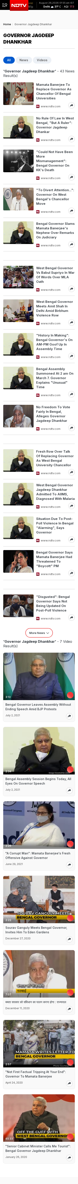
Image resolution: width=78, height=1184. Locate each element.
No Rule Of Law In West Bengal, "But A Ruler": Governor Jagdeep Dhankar (55, 125)
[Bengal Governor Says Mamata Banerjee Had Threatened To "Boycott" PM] (18, 563)
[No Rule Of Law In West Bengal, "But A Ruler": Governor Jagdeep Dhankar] (18, 129)
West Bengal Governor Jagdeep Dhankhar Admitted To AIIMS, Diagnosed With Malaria (55, 492)
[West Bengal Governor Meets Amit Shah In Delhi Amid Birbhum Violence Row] (18, 312)
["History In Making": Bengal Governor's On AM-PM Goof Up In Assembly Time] (18, 346)
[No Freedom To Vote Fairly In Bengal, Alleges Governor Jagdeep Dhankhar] (18, 418)
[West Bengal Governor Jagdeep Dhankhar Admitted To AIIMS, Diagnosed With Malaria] (18, 496)
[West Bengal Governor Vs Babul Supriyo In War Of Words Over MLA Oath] (18, 279)
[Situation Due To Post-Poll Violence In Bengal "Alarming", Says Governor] (18, 529)
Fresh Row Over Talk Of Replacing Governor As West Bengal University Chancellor (55, 458)
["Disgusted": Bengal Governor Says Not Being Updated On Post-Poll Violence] (18, 607)
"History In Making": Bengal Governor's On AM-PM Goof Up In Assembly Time (54, 342)
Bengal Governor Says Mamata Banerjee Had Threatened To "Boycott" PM (54, 559)
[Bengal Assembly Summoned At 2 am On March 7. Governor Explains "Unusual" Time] (18, 382)
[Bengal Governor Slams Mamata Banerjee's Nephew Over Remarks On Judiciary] (18, 234)
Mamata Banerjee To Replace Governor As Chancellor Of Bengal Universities (54, 91)
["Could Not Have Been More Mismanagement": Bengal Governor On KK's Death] (18, 165)
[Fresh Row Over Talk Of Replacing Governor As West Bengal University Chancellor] (18, 462)
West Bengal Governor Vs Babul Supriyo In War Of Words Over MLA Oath (55, 275)
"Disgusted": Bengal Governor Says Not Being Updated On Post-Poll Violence (53, 603)
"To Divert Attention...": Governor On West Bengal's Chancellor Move (55, 197)
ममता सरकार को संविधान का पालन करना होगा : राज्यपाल (35, 1002)
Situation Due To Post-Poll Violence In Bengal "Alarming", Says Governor (54, 525)
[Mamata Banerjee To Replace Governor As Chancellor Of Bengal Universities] (18, 95)
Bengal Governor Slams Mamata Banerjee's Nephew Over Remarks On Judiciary (55, 230)
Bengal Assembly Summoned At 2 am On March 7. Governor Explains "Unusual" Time (54, 378)
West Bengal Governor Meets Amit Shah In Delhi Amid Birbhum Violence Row (54, 308)
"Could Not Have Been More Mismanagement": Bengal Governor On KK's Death (54, 161)
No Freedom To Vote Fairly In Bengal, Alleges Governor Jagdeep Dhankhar (53, 414)
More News (37, 633)
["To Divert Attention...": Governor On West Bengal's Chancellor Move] (18, 201)
